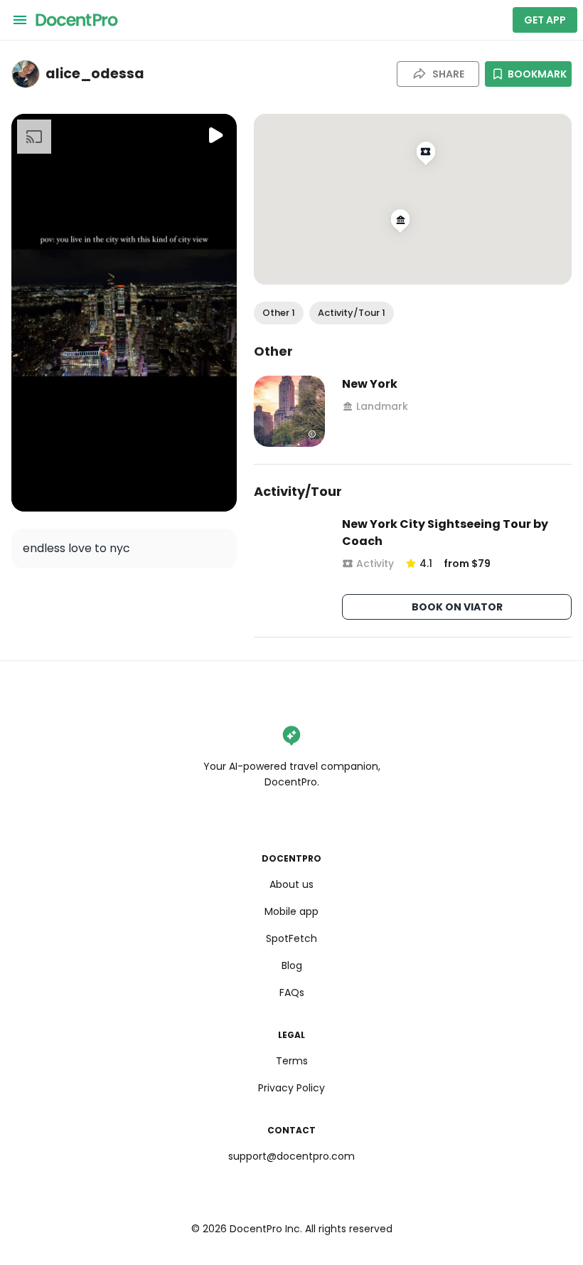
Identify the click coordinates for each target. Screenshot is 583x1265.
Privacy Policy (291, 1088)
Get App (545, 20)
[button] (279, 313)
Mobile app (291, 911)
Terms (292, 1061)
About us (291, 884)
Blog (292, 965)
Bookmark (537, 74)
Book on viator (457, 607)
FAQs (291, 992)
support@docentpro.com (291, 1156)
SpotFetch (291, 938)
